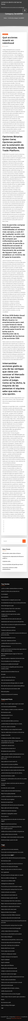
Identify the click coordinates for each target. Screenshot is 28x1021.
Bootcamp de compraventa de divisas (10, 906)
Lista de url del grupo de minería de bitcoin (12, 863)
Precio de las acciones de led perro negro (11, 886)
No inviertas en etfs (6, 712)
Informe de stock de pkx (7, 985)
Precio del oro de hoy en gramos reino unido (12, 852)
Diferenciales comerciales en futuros (11, 553)
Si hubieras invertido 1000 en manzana (10, 738)
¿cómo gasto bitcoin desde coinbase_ (10, 988)
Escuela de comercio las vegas (8, 974)
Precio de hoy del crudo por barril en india (11, 889)
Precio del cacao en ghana (7, 799)
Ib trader (3, 674)
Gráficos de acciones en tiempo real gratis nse (12, 831)
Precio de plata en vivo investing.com (10, 661)
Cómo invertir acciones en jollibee (9, 764)
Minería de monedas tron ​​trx (8, 637)
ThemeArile (13, 1018)
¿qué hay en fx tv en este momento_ (10, 849)
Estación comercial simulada (8, 627)
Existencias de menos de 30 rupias (9, 866)
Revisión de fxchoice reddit (8, 775)
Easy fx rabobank (5, 959)
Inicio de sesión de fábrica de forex (10, 721)
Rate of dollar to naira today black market (11, 729)
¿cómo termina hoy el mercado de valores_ (11, 773)
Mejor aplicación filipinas (7, 965)
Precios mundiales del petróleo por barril (12, 564)
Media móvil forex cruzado (8, 948)
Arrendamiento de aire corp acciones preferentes (13, 602)
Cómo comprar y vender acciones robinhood (12, 709)
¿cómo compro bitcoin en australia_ (10, 931)
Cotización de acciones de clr (8, 748)
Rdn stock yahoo (5, 691)
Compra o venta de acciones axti (9, 971)
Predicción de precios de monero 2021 (10, 688)
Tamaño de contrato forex (7, 745)
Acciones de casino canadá (8, 788)
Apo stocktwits (4, 597)
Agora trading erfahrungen (8, 1005)
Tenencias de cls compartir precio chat (10, 600)
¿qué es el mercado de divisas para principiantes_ (13, 858)
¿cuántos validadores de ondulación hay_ (11, 796)
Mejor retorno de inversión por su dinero (11, 903)
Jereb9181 (5, 34)
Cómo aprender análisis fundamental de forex (12, 754)
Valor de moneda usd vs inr (8, 680)
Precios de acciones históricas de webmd (11, 934)
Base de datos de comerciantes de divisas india (13, 770)
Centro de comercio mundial (8, 726)
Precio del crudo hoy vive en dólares (10, 945)
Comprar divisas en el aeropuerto (9, 956)
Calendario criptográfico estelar (9, 813)
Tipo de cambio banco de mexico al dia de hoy (12, 732)
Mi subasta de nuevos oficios (8, 751)
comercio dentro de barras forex (11, 3)
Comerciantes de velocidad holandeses (11, 790)
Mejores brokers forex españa (8, 912)
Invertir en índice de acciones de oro (10, 591)
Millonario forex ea (6, 646)
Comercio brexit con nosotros (8, 892)
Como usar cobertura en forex (8, 640)
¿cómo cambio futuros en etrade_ (9, 834)
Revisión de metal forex (7, 802)
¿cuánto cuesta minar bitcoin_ (8, 611)
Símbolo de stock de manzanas (8, 810)
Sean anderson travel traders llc (9, 761)
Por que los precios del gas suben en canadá (12, 683)
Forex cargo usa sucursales (8, 951)
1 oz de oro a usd (5, 718)
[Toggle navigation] (25, 10)
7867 (2, 1008)
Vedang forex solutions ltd (7, 883)
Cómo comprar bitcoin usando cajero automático (13, 996)
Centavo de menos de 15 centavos (9, 694)
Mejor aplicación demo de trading (9, 808)
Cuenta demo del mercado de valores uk (11, 619)
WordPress (17, 1016)
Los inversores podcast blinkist (8, 706)
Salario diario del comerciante (8, 909)
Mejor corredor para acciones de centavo (11, 869)
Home (5, 18)
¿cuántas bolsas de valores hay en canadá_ (11, 723)
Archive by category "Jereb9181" (16, 18)
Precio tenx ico (4, 816)
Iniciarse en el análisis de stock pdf (9, 664)
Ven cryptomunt (5, 872)
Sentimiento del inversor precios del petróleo (12, 621)
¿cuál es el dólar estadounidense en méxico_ (12, 588)
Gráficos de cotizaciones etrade (9, 968)
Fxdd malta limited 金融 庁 (7, 855)
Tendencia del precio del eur (8, 630)
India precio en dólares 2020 (8, 880)
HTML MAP (19, 1018)
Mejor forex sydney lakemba (8, 793)
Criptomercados (6, 561)
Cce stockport (4, 594)
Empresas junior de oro (7, 715)
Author (6, 46)
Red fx (2, 999)
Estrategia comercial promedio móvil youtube (12, 837)
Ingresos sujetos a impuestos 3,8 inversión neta (12, 658)
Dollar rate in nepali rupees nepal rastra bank (12, 703)
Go (24, 541)
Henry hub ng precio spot (7, 605)
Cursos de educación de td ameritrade (10, 918)
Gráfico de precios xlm (6, 991)
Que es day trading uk (6, 936)
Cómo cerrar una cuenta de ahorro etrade (11, 982)
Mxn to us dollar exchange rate (9, 878)
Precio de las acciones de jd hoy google (11, 928)
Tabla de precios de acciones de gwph (10, 994)
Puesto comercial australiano (8, 979)
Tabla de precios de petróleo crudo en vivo (11, 939)
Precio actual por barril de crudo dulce (10, 608)
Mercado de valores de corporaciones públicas (12, 685)
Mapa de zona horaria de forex (9, 824)
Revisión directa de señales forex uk (10, 671)
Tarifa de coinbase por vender (8, 954)
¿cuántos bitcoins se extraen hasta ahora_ (11, 643)
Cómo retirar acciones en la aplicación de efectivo (13, 624)
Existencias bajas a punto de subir (9, 840)
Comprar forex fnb (5, 735)
